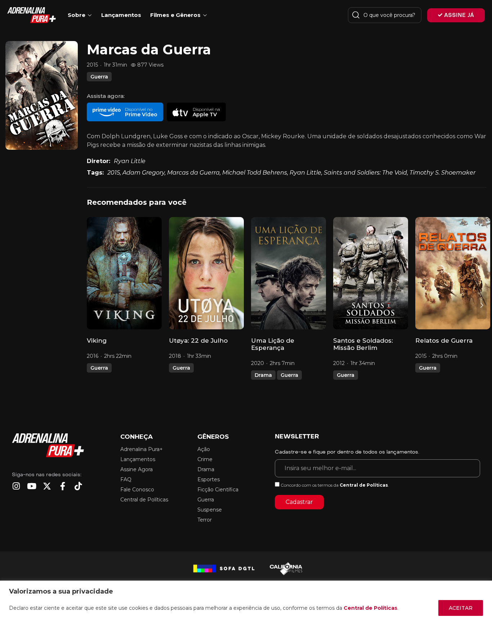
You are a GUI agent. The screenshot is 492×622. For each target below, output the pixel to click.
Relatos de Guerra (444, 340)
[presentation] (92, 305)
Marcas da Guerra (193, 172)
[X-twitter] (47, 486)
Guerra (99, 76)
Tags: (95, 172)
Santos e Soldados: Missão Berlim (363, 344)
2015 (113, 172)
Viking (97, 340)
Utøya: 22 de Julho (198, 340)
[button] (125, 112)
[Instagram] (16, 486)
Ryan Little (130, 161)
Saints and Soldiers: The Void (365, 172)
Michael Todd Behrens (254, 172)
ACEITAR (461, 608)
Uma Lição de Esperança (272, 344)
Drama (263, 375)
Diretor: (98, 161)
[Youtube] (31, 486)
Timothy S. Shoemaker (442, 172)
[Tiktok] (78, 486)
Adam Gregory (143, 172)
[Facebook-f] (62, 486)
